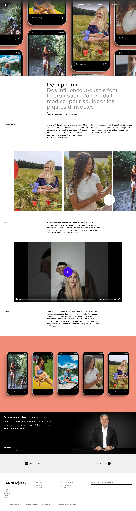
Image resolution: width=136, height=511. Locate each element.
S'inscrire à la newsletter (102, 482)
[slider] (56, 299)
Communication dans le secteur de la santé (62, 115)
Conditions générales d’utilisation (65, 505)
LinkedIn (39, 486)
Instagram (39, 487)
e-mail (21, 428)
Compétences (101, 4)
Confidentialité (46, 505)
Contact (38, 482)
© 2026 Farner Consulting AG (14, 505)
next (112, 199)
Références (117, 4)
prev (106, 199)
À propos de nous (83, 4)
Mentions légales (32, 505)
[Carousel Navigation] (109, 199)
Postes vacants (68, 482)
